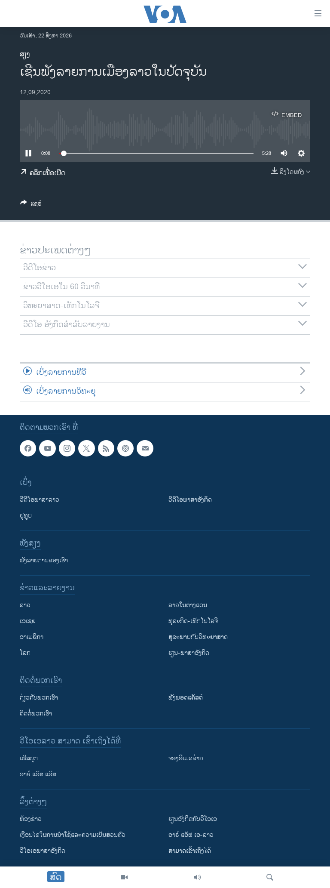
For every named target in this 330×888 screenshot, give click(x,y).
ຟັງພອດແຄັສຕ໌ (185, 697)
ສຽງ (25, 54)
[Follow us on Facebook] (28, 448)
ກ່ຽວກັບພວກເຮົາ (39, 697)
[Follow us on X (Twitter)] (86, 448)
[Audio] (197, 877)
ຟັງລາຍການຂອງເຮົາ (44, 560)
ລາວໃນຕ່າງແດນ (187, 605)
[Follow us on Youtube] (47, 448)
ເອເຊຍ (28, 621)
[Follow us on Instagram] (67, 448)
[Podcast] (125, 448)
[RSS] (106, 448)
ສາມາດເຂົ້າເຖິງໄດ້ (189, 850)
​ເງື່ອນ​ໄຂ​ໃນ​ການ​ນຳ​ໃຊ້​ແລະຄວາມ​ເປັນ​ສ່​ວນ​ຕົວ (72, 834)
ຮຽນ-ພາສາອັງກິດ (188, 652)
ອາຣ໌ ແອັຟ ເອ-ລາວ (191, 834)
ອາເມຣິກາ (31, 636)
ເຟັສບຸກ (29, 758)
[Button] (31, 205)
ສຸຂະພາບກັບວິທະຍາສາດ (198, 636)
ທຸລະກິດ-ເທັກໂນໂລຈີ (193, 621)
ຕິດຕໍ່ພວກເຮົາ (36, 713)
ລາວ (25, 605)
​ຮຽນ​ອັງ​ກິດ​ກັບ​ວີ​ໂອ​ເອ (192, 818)
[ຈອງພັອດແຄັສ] (145, 448)
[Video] (124, 877)
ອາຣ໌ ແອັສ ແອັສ (38, 774)
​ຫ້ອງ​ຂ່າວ (31, 818)
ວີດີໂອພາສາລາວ (39, 499)
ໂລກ (25, 652)
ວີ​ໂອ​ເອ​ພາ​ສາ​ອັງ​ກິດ (42, 850)
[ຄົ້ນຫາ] (270, 877)
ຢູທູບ (26, 515)
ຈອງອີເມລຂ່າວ (185, 758)
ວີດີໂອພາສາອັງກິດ (190, 499)
